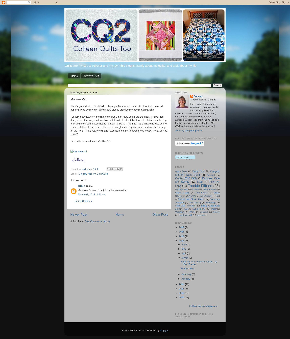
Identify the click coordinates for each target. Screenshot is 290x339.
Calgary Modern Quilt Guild (93, 174)
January (186, 279)
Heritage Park (181, 189)
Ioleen (81, 186)
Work (192, 212)
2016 (182, 236)
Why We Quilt (91, 75)
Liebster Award (210, 189)
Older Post (160, 214)
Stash (186, 209)
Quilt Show (191, 196)
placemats (201, 215)
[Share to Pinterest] (121, 169)
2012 (182, 293)
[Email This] (108, 169)
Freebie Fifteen (200, 186)
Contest (211, 175)
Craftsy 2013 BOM (186, 178)
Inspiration (195, 189)
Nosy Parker (201, 193)
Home (74, 75)
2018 (182, 231)
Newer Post (78, 214)
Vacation (179, 212)
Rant (218, 196)
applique (204, 212)
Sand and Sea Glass (191, 199)
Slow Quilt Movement (185, 206)
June (184, 244)
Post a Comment (83, 201)
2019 (182, 227)
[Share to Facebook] (117, 169)
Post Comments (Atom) (97, 221)
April (184, 253)
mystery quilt (185, 215)
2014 (182, 284)
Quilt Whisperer (206, 196)
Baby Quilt (198, 171)
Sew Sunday (195, 202)
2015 (182, 240)
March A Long (182, 193)
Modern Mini (187, 268)
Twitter (214, 209)
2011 (182, 297)
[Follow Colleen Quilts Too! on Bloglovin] (189, 145)
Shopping (211, 202)
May (184, 249)
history (216, 212)
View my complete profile (188, 130)
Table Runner (199, 209)
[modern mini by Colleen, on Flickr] (78, 151)
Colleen (198, 96)
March (185, 258)
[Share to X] (114, 169)
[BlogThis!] (111, 169)
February (187, 274)
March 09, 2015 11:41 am (91, 194)
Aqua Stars (181, 171)
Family (200, 182)
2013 (182, 288)
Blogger (164, 330)
